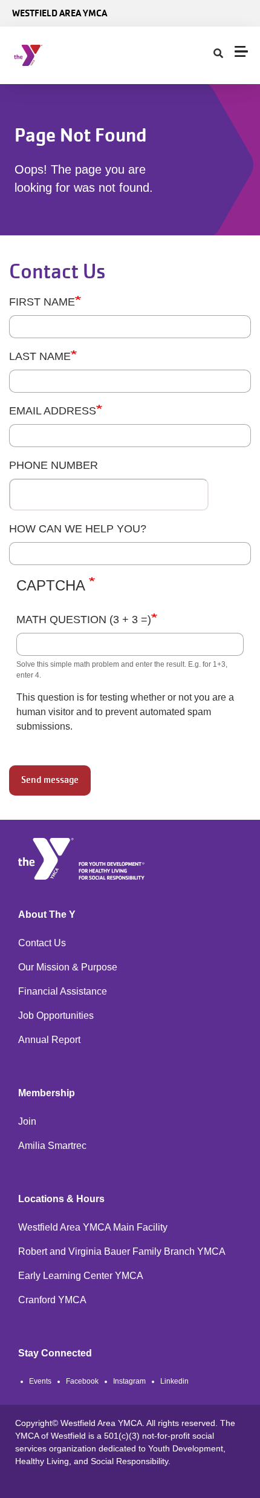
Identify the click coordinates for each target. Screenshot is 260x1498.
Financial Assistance (62, 991)
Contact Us (42, 943)
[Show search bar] (218, 54)
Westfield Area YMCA (59, 13)
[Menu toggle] (241, 51)
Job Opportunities (56, 1015)
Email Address (52, 411)
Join (27, 1121)
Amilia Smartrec (52, 1145)
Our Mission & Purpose (67, 967)
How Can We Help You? (77, 529)
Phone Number (53, 465)
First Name (42, 302)
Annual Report (49, 1040)
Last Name (40, 356)
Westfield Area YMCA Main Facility (92, 1227)
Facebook (82, 1381)
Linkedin (174, 1381)
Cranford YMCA (52, 1300)
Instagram (129, 1381)
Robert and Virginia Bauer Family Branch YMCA (122, 1251)
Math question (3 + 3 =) (83, 619)
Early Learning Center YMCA (80, 1276)
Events (40, 1381)
